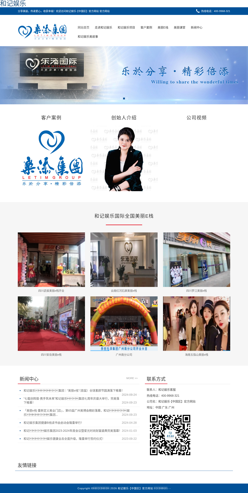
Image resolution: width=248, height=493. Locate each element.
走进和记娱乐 (103, 27)
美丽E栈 (163, 27)
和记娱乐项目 (126, 27)
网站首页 (83, 27)
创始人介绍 (124, 117)
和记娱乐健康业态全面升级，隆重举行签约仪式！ (64, 438)
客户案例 (146, 27)
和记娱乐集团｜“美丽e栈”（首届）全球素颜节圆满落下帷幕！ (74, 390)
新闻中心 (196, 27)
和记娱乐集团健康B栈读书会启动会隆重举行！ (54, 422)
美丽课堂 (179, 27)
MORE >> (132, 378)
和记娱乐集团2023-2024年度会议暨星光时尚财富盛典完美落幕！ (73, 430)
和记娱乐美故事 (88, 36)
